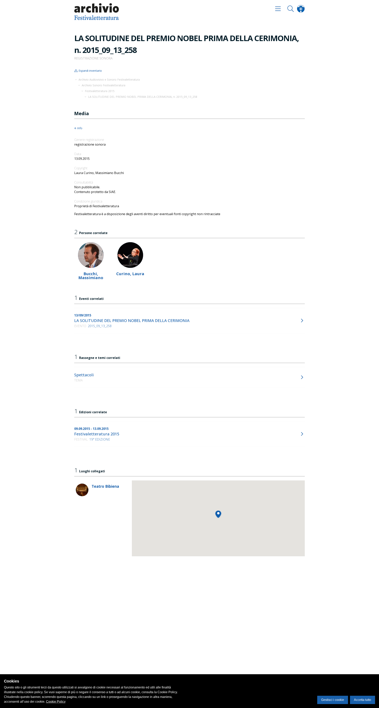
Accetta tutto (362, 699)
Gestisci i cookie (332, 699)
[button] (218, 514)
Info (79, 128)
